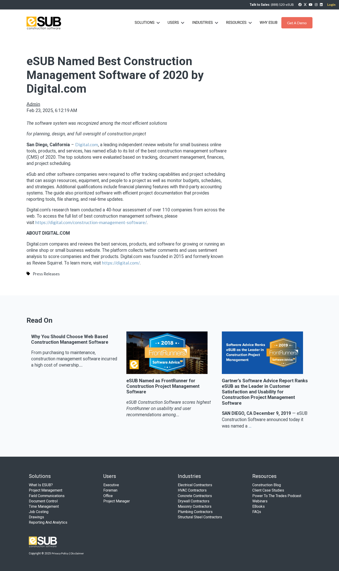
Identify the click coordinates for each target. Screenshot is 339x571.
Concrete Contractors (195, 496)
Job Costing (38, 512)
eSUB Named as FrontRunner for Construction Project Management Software (162, 386)
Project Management (45, 490)
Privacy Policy (60, 553)
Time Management (44, 506)
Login (331, 4)
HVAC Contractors (192, 490)
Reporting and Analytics (48, 522)
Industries (203, 22)
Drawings (36, 517)
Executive (111, 485)
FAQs (256, 512)
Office (108, 496)
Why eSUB (268, 22)
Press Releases (46, 273)
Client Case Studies (268, 490)
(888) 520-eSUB (282, 4)
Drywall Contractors (193, 501)
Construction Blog (266, 485)
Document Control (43, 501)
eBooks (258, 506)
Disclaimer (77, 553)
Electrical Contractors (195, 485)
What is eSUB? (41, 485)
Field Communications (47, 496)
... (250, 425)
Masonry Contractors (194, 506)
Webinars (260, 501)
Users (173, 22)
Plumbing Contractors (195, 512)
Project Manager (116, 501)
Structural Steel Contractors (200, 517)
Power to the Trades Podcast (276, 496)
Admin (33, 103)
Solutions (145, 22)
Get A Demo (297, 23)
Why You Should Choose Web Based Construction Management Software (69, 339)
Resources (236, 22)
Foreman (110, 490)
